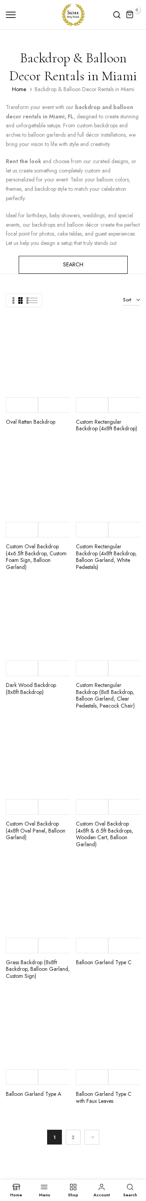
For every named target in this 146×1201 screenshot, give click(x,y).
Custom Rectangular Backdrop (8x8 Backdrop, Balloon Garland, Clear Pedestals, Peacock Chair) (105, 695)
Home (19, 89)
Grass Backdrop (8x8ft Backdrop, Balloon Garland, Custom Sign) (38, 969)
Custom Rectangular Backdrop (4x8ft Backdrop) (106, 425)
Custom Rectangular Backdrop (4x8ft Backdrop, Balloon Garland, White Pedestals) (106, 556)
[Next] (91, 1137)
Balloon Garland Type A (33, 1094)
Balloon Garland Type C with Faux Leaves (104, 1097)
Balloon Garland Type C (104, 962)
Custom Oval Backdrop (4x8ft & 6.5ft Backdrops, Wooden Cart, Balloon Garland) (104, 834)
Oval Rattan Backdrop (30, 422)
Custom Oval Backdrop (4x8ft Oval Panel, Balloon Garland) (35, 830)
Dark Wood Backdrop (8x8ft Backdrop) (31, 688)
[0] (130, 15)
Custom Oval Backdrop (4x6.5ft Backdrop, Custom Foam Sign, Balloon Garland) (36, 556)
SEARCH (73, 264)
